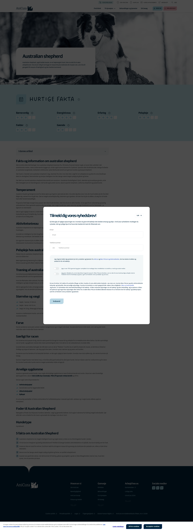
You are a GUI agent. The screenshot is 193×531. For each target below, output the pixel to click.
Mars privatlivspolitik (128, 285)
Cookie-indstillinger (118, 526)
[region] (96, 526)
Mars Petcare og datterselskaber (109, 259)
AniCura (96, 259)
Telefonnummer (55, 243)
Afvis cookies (134, 526)
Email (51, 230)
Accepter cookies (153, 526)
